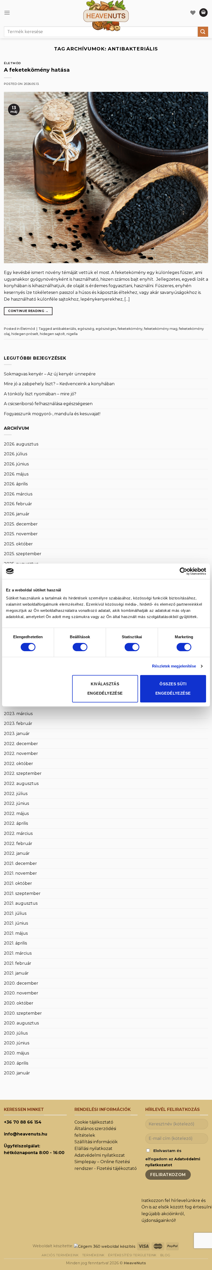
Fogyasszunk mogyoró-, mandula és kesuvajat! (52, 413)
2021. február (17, 963)
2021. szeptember (22, 893)
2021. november (20, 873)
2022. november (21, 753)
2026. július (15, 453)
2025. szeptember (22, 553)
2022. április (16, 823)
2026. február (18, 503)
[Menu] (7, 12)
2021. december (20, 863)
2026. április (16, 483)
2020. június (16, 1043)
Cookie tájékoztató (93, 1122)
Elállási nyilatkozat (93, 1148)
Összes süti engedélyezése (173, 688)
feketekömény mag (160, 329)
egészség (86, 329)
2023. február (18, 723)
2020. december (21, 983)
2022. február (18, 843)
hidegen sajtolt (52, 334)
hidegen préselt (24, 334)
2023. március (18, 713)
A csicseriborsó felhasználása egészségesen (48, 403)
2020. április (16, 1063)
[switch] (80, 647)
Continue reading (28, 311)
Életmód (12, 63)
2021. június (16, 923)
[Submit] (203, 32)
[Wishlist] (192, 12)
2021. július (15, 913)
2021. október (18, 883)
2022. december (21, 743)
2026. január (16, 513)
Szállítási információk (96, 1141)
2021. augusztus (20, 903)
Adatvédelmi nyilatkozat (99, 1155)
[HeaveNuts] (106, 15)
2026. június (16, 464)
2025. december (21, 524)
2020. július (16, 1033)
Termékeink (93, 1255)
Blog (165, 1255)
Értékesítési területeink (132, 1255)
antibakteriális (64, 329)
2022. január (17, 853)
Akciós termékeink (60, 1255)
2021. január (16, 973)
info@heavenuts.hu (25, 1134)
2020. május (16, 1053)
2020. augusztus (21, 1023)
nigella (72, 334)
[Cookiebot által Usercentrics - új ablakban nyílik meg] (183, 571)
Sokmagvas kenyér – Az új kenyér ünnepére (50, 374)
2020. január (17, 1073)
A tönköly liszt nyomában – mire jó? (40, 393)
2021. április (15, 943)
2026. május (16, 474)
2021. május (16, 933)
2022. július (15, 793)
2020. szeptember (23, 1013)
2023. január (17, 733)
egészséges (106, 329)
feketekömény (130, 329)
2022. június (16, 803)
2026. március (18, 494)
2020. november (21, 993)
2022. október (18, 763)
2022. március (18, 833)
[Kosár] (203, 12)
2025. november (21, 533)
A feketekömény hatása (37, 70)
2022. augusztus (21, 783)
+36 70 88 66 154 (22, 1122)
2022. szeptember (23, 773)
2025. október (18, 543)
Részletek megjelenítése (174, 666)
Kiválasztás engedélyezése (105, 688)
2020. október (18, 1003)
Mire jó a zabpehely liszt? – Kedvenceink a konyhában (59, 383)
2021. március (18, 953)
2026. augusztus (21, 444)
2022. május (16, 813)
